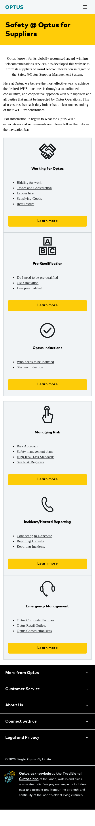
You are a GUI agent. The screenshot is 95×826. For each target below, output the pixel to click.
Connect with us (21, 732)
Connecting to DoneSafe (39, 546)
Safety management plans (40, 462)
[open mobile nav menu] (85, 7)
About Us (14, 716)
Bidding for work (31, 193)
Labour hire (27, 204)
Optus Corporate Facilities (40, 631)
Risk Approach (29, 457)
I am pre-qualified (32, 299)
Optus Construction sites (39, 641)
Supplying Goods (31, 209)
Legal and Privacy (22, 748)
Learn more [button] (47, 231)
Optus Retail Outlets (35, 636)
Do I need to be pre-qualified (42, 288)
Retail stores (28, 214)
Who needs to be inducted (40, 372)
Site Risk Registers (33, 473)
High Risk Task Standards (39, 467)
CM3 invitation (29, 293)
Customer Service (22, 700)
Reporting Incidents (34, 557)
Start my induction (33, 378)
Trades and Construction (39, 198)
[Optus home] (14, 7)
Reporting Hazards (33, 552)
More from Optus (22, 684)
